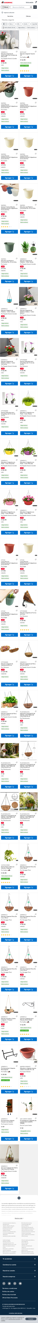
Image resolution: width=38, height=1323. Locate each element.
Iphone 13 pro (25, 1250)
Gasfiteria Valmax (6, 1230)
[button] (24, 7)
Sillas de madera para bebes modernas (28, 1240)
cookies (3, 1320)
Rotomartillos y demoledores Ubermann (9, 1253)
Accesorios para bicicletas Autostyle (9, 1223)
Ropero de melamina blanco (9, 1245)
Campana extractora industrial (28, 1231)
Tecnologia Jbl (25, 1241)
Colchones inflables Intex (8, 1233)
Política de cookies (8, 1291)
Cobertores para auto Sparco (28, 1248)
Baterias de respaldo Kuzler (27, 1251)
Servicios (10, 16)
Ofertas (28, 16)
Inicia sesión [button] (29, 2)
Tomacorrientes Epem (26, 1233)
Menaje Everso (6, 1224)
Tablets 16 (24, 1247)
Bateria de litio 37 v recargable (9, 1251)
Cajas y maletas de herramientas (28, 1234)
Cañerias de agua (6, 1240)
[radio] (21, 71)
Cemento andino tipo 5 (8, 1227)
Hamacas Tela (24, 1244)
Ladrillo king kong (7, 1250)
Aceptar (30, 1319)
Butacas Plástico (25, 1225)
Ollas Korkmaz (25, 1236)
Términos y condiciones (9, 1288)
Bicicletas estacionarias (27, 1223)
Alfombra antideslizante (27, 1245)
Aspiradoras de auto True (8, 1243)
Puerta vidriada (25, 1243)
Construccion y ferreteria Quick (9, 1231)
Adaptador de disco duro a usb (9, 1244)
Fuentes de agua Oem (26, 1224)
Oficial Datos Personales (10, 1297)
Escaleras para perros (7, 1228)
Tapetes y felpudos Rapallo (8, 1225)
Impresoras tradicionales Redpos (9, 1236)
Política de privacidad (9, 1294)
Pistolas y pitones (6, 1241)
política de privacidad (14, 1319)
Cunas (4, 1247)
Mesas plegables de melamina (28, 1228)
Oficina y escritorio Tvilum (27, 1230)
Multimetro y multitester (8, 1248)
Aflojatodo (5, 1234)
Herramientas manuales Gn (27, 1227)
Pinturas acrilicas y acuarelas (28, 1253)
